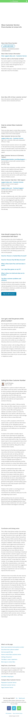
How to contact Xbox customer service (11, 654)
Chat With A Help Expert (7, 676)
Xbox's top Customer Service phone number (12, 647)
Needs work (22, 698)
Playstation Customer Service (8, 682)
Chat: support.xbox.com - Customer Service (14, 56)
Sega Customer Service (7, 687)
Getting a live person (6, 657)
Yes (17, 698)
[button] (26, 1)
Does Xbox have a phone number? (10, 649)
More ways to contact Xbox (8, 662)
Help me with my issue (9, 294)
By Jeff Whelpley (9, 383)
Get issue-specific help (7, 652)
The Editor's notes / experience (9, 659)
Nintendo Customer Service (8, 685)
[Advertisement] (14, 84)
